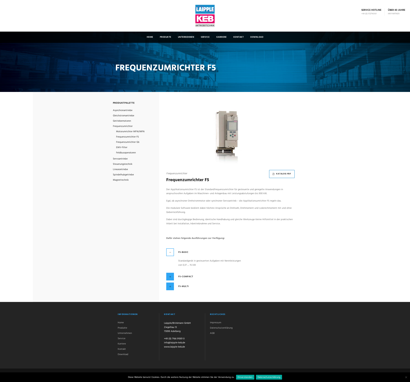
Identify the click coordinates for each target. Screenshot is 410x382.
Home (150, 37)
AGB (212, 333)
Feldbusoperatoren (126, 153)
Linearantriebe (120, 169)
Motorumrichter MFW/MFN (130, 131)
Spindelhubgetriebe (123, 175)
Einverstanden (245, 377)
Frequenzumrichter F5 (127, 137)
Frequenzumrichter (123, 126)
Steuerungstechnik (122, 164)
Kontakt (238, 37)
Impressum (215, 323)
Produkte (165, 37)
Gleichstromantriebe (123, 116)
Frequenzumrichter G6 (127, 142)
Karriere (221, 37)
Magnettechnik (121, 180)
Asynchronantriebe (122, 110)
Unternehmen (186, 37)
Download (256, 37)
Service (205, 37)
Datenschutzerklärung (221, 328)
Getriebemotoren (122, 121)
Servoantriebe (120, 159)
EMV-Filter (121, 147)
